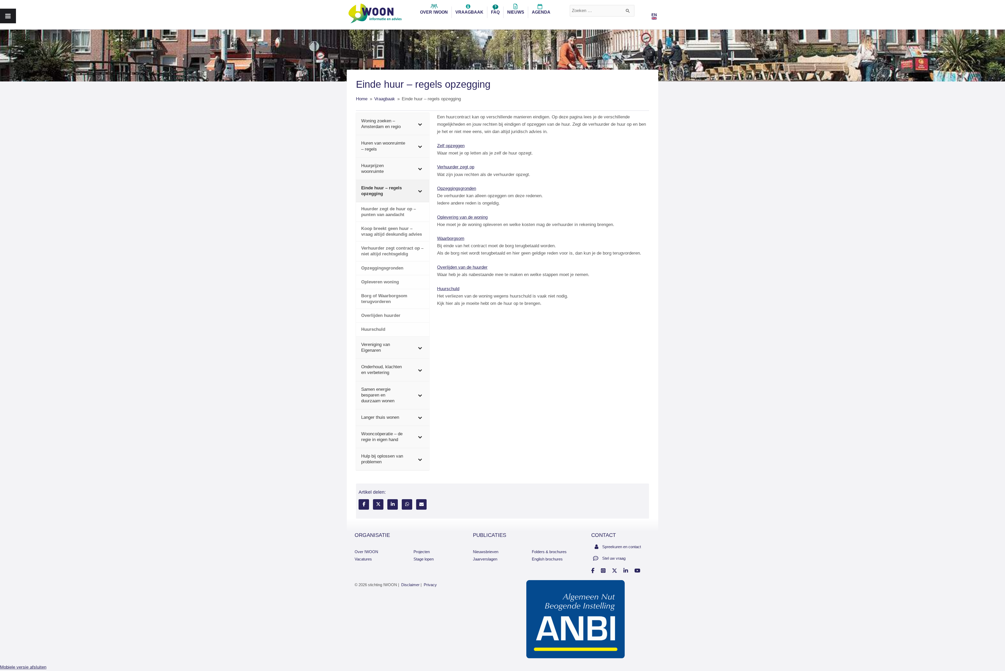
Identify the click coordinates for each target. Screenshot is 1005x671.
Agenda (541, 12)
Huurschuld (448, 288)
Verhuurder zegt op (455, 166)
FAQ (495, 12)
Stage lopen (424, 559)
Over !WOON (366, 551)
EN (654, 15)
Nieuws (515, 12)
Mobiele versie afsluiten (23, 667)
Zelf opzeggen (451, 145)
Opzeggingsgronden (456, 188)
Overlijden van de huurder (462, 267)
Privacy (430, 584)
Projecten (422, 551)
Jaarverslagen (485, 559)
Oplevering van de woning (462, 217)
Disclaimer (410, 584)
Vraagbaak (469, 12)
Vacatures (363, 559)
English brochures (547, 559)
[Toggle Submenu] (420, 124)
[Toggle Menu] (8, 16)
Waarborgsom (450, 238)
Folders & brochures (549, 551)
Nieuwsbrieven (485, 551)
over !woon (434, 12)
